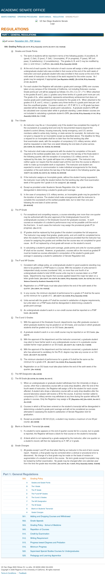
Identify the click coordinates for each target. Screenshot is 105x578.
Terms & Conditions (8, 573)
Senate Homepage (8, 17)
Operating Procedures (27, 17)
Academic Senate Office (23, 10)
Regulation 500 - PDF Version (28, 41)
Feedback (22, 573)
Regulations (58, 17)
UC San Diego (16, 4)
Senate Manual (45, 17)
